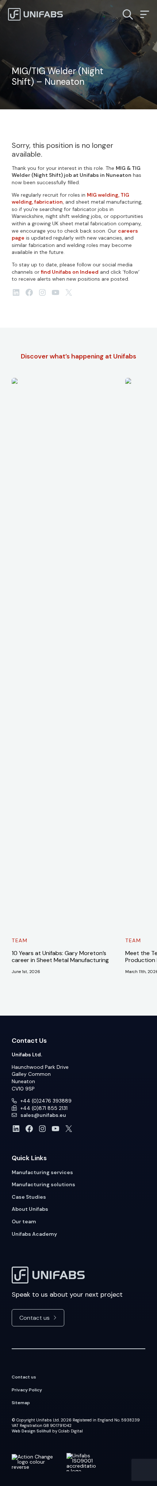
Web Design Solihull (31, 1431)
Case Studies (29, 1197)
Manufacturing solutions (43, 1184)
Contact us (34, 1318)
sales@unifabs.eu (43, 1115)
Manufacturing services (42, 1172)
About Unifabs (30, 1209)
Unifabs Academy (34, 1234)
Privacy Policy (27, 1390)
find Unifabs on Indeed (70, 272)
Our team (24, 1221)
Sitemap (21, 1403)
